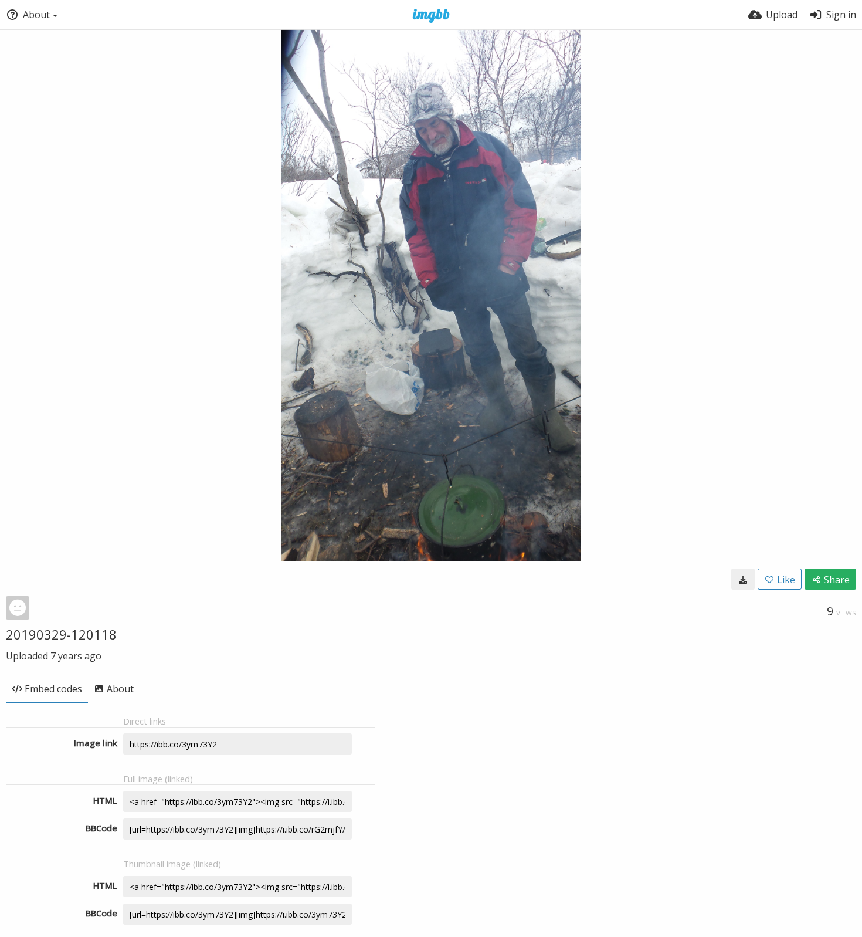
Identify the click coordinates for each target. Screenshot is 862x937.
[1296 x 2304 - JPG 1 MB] (743, 579)
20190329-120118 (61, 634)
